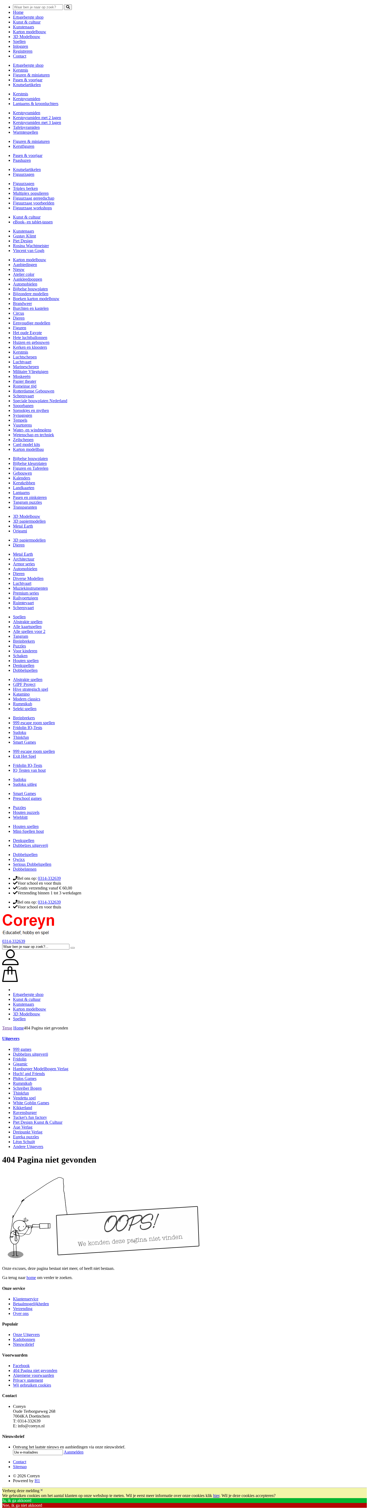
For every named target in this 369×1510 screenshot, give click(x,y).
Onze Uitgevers (26, 1334)
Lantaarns (21, 492)
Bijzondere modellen (30, 293)
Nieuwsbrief (23, 1344)
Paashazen (22, 160)
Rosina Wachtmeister (31, 245)
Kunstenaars (23, 27)
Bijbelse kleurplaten (30, 463)
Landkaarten (23, 487)
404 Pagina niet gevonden (35, 1370)
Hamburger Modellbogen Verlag (40, 1068)
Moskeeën (22, 376)
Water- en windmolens (32, 430)
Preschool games (27, 798)
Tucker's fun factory (30, 1117)
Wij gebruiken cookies (32, 1385)
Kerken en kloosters (30, 347)
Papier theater (24, 381)
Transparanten (25, 507)
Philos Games (24, 1078)
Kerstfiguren (23, 146)
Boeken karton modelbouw (36, 298)
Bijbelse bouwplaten (30, 289)
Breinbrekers (24, 641)
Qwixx (19, 859)
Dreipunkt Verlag (27, 1132)
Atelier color (23, 274)
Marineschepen (26, 366)
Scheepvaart (23, 396)
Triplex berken (25, 188)
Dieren (19, 318)
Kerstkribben (24, 483)
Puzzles (19, 646)
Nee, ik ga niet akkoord (22, 1505)
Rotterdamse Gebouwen (33, 391)
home (31, 1277)
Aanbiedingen (25, 264)
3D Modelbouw (26, 36)
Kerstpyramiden (26, 98)
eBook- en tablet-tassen (33, 222)
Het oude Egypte (27, 332)
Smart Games (24, 742)
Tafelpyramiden (26, 127)
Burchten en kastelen (31, 308)
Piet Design (23, 241)
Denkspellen (23, 665)
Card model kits (26, 444)
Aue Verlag (22, 1127)
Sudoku (19, 732)
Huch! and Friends (29, 1073)
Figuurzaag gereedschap (33, 198)
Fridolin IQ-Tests (27, 727)
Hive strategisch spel (30, 689)
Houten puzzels (26, 812)
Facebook (21, 1365)
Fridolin (19, 1059)
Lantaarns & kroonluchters (35, 103)
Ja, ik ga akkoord (16, 1500)
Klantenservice (25, 1299)
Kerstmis (20, 70)
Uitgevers (10, 1038)
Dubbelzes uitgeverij (30, 845)
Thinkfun (21, 737)
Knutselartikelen (27, 84)
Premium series (26, 593)
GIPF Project (24, 684)
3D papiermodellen (29, 521)
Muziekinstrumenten (30, 588)
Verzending (22, 1308)
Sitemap (20, 1466)
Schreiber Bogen (27, 1088)
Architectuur (23, 559)
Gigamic (20, 1064)
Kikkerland (22, 1107)
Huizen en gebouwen (31, 342)
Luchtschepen (25, 357)
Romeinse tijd (24, 386)
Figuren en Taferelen (30, 468)
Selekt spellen (24, 708)
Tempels (20, 420)
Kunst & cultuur (27, 22)
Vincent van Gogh (28, 250)
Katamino (21, 694)
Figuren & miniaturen (31, 75)
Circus (18, 313)
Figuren (19, 328)
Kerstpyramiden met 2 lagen (37, 117)
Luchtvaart (22, 362)
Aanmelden (73, 1452)
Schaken (20, 655)
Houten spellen (26, 660)
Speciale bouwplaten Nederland (40, 400)
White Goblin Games (31, 1102)
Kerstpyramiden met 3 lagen (37, 122)
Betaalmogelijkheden (31, 1303)
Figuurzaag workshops (32, 208)
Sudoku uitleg (25, 784)
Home (18, 12)
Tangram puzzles (27, 502)
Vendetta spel (24, 1098)
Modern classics (26, 699)
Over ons (21, 1313)
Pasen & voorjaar (27, 80)
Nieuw (19, 269)
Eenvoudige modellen (31, 323)
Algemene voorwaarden (33, 1375)
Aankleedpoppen (27, 279)
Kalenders (21, 478)
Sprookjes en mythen (31, 410)
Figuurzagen (23, 174)
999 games (22, 1049)
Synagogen (22, 415)
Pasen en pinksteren (30, 497)
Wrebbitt (20, 817)
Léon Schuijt (24, 1141)
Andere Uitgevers (28, 1146)
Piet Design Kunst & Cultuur (37, 1122)
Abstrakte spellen (27, 621)
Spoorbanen (23, 405)
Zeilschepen (23, 439)
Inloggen (20, 46)
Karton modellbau (28, 449)
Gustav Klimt (24, 236)
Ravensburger (25, 1112)
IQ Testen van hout (29, 770)
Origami (20, 531)
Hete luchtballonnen (30, 337)
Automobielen (25, 284)
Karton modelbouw (29, 31)
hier (216, 1495)
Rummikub (22, 704)
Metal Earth (23, 526)
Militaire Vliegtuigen (30, 371)
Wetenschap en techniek (33, 434)
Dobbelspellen (25, 670)
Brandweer (22, 303)
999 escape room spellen (34, 722)
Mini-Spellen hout (28, 831)
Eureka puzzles (26, 1137)
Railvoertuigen (25, 598)
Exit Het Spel (24, 756)
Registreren (22, 51)
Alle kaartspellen (27, 626)
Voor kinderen (25, 651)
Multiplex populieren (31, 193)
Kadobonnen (24, 1339)
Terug (7, 1028)
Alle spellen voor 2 (29, 631)
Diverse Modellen (28, 578)
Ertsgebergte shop (28, 17)
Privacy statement (28, 1380)
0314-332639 (49, 878)
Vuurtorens (22, 425)
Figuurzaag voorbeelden (33, 203)
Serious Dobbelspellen (32, 864)
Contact (19, 56)
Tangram (20, 636)
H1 (37, 1480)
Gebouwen (22, 473)
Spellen (19, 41)
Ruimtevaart (23, 602)
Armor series (24, 564)
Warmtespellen (25, 132)
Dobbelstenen (24, 869)
